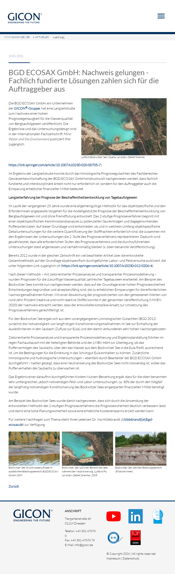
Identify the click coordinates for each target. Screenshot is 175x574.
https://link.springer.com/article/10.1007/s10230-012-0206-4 (107, 266)
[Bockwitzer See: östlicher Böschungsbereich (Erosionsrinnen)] (140, 463)
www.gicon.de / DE (17, 37)
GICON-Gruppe (27, 108)
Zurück (14, 486)
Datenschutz (131, 558)
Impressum (113, 558)
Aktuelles (42, 37)
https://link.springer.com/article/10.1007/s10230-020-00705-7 (55, 165)
